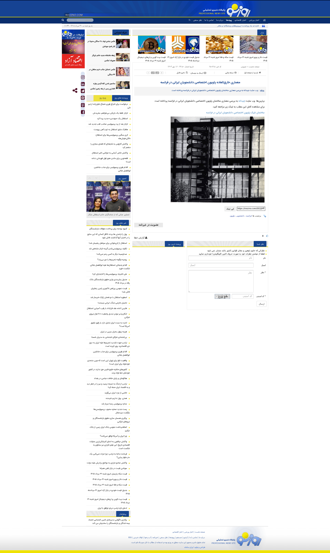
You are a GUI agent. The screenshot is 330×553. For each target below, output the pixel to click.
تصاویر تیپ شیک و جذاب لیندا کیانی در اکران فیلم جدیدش (108, 216)
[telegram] (83, 91)
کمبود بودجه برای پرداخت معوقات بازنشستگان (108, 229)
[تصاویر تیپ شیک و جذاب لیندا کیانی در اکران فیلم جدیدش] (108, 205)
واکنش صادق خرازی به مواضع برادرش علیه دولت (107, 463)
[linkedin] (83, 85)
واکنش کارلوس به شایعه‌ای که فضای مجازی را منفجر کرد (111, 145)
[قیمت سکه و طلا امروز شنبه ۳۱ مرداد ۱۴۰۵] (217, 45)
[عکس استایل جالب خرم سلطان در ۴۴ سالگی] (123, 71)
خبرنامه (155, 537)
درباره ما (219, 20)
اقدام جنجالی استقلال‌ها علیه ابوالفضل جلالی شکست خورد (110, 266)
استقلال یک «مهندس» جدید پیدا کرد (112, 118)
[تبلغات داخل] (73, 34)
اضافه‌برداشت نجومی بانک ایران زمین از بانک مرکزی (110, 428)
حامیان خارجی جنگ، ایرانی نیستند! (112, 303)
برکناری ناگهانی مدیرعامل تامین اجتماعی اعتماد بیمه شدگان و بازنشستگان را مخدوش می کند (109, 521)
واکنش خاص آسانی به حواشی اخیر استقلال (110, 153)
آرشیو (186, 537)
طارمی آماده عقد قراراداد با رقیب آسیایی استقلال (107, 308)
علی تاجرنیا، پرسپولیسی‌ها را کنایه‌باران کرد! (109, 274)
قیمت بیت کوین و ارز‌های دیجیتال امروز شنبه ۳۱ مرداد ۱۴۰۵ (151, 59)
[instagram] (83, 78)
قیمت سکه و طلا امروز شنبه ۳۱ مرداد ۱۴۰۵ (218, 59)
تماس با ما (209, 20)
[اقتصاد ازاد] (73, 61)
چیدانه (242, 101)
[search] (64, 20)
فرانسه (249, 216)
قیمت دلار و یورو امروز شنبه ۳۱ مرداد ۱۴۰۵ (252, 59)
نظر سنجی (197, 20)
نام (264, 258)
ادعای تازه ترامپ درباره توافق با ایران (112, 508)
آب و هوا (147, 537)
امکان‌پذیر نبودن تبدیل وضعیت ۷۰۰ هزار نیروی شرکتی (109, 315)
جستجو (179, 537)
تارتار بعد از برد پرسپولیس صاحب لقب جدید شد (108, 124)
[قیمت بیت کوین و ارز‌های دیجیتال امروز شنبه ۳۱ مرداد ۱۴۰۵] (149, 45)
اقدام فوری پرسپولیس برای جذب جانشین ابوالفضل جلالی (112, 169)
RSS (130, 537)
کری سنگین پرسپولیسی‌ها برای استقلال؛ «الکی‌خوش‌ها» (113, 136)
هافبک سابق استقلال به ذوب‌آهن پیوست (111, 129)
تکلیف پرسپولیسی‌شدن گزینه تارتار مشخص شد (108, 248)
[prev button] (96, 178)
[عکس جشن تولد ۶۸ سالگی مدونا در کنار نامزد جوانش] (123, 43)
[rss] (189, 20)
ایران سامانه (189, 547)
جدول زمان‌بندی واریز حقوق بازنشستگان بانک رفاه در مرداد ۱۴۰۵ (110, 281)
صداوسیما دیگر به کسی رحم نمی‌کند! (112, 254)
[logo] (236, 538)
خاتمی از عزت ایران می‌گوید (115, 393)
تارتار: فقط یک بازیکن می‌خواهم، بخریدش (110, 113)
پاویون (232, 216)
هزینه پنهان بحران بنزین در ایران (113, 331)
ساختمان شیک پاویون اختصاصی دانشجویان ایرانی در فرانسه (235, 113)
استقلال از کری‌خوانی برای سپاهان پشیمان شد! (108, 243)
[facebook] (83, 112)
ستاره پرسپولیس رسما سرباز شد (114, 404)
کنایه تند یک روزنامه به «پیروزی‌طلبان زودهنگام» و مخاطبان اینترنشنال (233, 25)
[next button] (89, 178)
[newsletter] (148, 225)
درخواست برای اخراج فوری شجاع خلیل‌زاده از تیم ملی (109, 105)
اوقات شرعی (138, 537)
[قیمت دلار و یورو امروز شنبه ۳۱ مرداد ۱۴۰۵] (251, 45)
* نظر (263, 272)
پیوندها (229, 20)
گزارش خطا (139, 237)
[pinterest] (83, 106)
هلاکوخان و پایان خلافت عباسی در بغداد (110, 378)
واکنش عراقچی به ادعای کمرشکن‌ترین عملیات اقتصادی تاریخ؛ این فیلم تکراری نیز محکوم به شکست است (110, 445)
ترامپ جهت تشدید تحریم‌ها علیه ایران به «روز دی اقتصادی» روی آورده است (109, 344)
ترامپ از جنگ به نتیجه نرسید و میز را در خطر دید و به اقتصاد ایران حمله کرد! (108, 385)
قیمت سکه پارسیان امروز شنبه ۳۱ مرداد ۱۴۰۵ (109, 474)
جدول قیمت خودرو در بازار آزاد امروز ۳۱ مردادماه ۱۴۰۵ (183, 59)
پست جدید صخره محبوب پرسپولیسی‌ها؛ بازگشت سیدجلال (111, 411)
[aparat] (83, 98)
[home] (263, 20)
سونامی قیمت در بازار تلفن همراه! (113, 468)
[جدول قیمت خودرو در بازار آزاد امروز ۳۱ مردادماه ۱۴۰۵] (183, 45)
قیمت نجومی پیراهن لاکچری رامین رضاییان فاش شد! (110, 290)
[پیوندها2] (73, 46)
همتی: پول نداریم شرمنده (116, 398)
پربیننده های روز (121, 98)
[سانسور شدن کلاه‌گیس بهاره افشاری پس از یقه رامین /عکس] (123, 85)
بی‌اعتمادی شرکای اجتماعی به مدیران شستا (109, 337)
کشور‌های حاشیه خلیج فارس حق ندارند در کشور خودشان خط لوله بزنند (109, 371)
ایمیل (263, 265)
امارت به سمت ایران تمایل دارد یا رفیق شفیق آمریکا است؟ (110, 324)
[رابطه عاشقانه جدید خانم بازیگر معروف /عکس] (123, 57)
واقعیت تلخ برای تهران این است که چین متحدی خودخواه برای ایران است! (108, 362)
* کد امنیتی (261, 296)
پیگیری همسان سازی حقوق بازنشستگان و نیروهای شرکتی (111, 420)
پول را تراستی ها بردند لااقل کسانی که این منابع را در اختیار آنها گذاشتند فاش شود (108, 236)
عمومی (244, 67)
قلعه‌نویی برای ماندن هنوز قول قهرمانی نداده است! (111, 160)
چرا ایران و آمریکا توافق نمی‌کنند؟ (113, 436)
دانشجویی (240, 216)
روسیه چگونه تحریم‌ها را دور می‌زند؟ (112, 259)
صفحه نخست (254, 67)
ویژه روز (103, 98)
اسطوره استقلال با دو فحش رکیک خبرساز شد (108, 297)
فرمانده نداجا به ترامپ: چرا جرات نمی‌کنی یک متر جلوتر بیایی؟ (110, 455)
